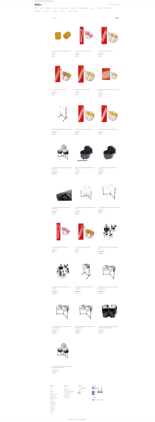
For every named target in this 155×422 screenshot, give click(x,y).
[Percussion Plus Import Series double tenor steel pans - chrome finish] (63, 315)
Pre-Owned (63, 11)
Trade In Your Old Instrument (69, 391)
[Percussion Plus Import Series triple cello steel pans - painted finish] (63, 156)
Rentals (70, 11)
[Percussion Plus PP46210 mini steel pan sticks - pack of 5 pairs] (109, 78)
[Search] (71, 4)
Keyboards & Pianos (64, 8)
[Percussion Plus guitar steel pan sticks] (86, 235)
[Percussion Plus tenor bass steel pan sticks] (63, 235)
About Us (66, 388)
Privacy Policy (66, 398)
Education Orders (67, 389)
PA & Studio (38, 11)
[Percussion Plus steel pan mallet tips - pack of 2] (63, 39)
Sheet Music (54, 11)
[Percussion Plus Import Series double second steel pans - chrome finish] (109, 275)
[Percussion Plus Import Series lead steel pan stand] (63, 117)
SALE (37, 8)
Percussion (99, 8)
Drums (92, 8)
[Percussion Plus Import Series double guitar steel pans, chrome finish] (86, 315)
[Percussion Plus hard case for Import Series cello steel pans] (109, 156)
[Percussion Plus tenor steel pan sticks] (86, 77)
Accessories (46, 11)
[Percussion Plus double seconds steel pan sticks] (109, 117)
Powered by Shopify (82, 419)
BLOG (75, 11)
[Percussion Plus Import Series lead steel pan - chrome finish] (86, 275)
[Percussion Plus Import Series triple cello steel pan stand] (86, 196)
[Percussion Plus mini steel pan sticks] (109, 39)
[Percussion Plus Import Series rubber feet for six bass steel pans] (63, 196)
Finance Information (68, 393)
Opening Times (67, 394)
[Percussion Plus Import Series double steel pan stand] (109, 195)
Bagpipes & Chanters (84, 8)
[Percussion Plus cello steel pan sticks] (63, 77)
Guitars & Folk (74, 8)
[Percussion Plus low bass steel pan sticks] (86, 39)
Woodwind (48, 8)
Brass (41, 8)
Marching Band (108, 8)
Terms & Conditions (67, 396)
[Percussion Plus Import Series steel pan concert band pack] (63, 275)
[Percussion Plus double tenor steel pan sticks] (86, 117)
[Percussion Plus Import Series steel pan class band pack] (109, 235)
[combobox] (58, 4)
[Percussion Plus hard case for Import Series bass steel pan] (86, 156)
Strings (55, 8)
